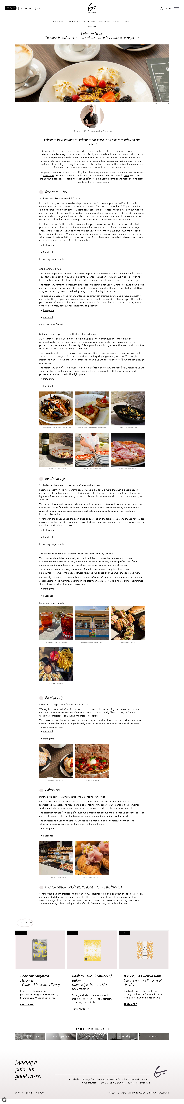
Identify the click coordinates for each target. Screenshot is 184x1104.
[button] (176, 8)
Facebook (48, 252)
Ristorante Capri (51, 338)
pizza (126, 175)
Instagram (48, 245)
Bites (39, 8)
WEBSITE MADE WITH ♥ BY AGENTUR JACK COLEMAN (139, 1092)
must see (92, 26)
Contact (11, 8)
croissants (48, 175)
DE (166, 8)
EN (170, 8)
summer (81, 164)
